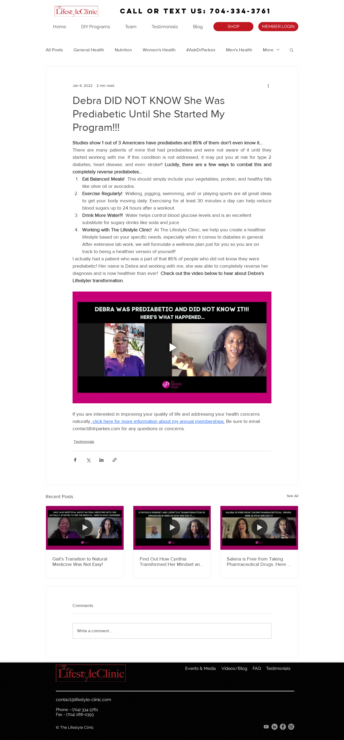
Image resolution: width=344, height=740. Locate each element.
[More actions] (268, 85)
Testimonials (84, 441)
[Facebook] (283, 727)
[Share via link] (114, 459)
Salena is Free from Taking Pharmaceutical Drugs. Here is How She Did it (259, 561)
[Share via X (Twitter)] (88, 459)
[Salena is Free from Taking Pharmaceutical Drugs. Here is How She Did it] (259, 527)
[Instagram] (291, 727)
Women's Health (159, 49)
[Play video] (172, 347)
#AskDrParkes (200, 49)
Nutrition (123, 49)
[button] (291, 50)
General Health (89, 49)
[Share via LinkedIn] (101, 459)
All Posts (54, 49)
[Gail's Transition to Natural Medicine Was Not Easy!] (85, 527)
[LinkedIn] (274, 727)
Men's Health (239, 49)
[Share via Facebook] (75, 459)
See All (292, 496)
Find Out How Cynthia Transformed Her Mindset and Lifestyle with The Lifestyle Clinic (171, 561)
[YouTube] (266, 727)
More (268, 49)
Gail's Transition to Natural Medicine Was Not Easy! (79, 561)
